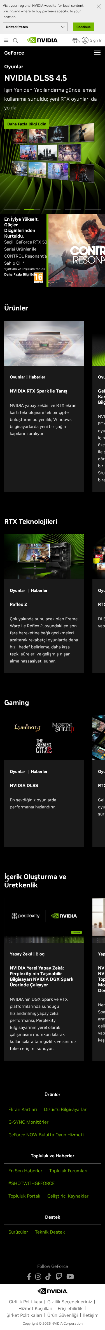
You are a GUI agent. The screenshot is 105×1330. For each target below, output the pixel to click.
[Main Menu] (6, 41)
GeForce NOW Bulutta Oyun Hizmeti (46, 1134)
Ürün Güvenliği (62, 1315)
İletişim (91, 1315)
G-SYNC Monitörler (28, 1122)
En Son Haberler (25, 1170)
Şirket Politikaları (24, 1315)
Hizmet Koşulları (35, 1308)
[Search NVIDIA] (16, 39)
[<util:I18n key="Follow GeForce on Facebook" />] (29, 1276)
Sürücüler (18, 1232)
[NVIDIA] (42, 40)
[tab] (12, 209)
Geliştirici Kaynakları (68, 1196)
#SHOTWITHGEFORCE (31, 1183)
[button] (75, 42)
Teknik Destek (50, 1232)
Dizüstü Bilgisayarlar (65, 1109)
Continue (83, 27)
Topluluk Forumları (68, 1170)
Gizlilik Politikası (25, 1301)
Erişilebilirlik (70, 1308)
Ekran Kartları (22, 1109)
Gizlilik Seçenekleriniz (69, 1301)
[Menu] (97, 52)
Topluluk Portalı (24, 1196)
